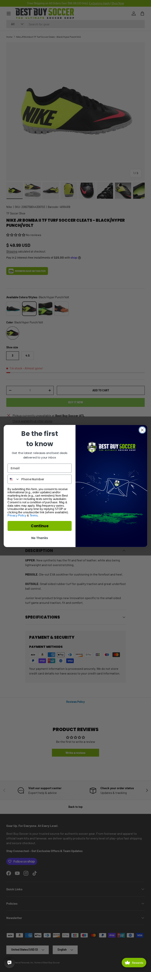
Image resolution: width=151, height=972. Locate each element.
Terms (34, 515)
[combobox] (13, 479)
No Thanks (39, 538)
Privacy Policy (16, 515)
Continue (39, 525)
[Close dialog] (142, 430)
